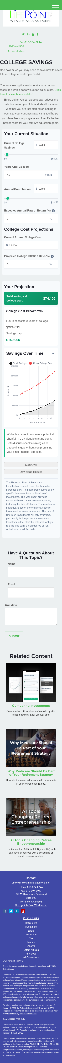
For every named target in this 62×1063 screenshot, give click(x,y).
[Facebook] (37, 34)
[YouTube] (33, 34)
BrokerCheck (8, 969)
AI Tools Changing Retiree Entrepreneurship (31, 842)
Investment (31, 926)
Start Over (31, 465)
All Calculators (31, 957)
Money (31, 942)
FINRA (13, 1032)
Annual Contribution (20, 189)
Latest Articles (31, 949)
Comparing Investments (31, 705)
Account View (16, 51)
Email (11, 584)
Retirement (31, 923)
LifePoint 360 (16, 46)
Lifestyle (31, 945)
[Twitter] (23, 34)
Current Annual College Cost (23, 237)
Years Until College (16, 167)
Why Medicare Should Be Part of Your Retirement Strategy (31, 773)
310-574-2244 (33, 42)
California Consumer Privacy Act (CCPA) (37, 1008)
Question (11, 605)
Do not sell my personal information (22, 1013)
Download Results (31, 472)
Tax (31, 938)
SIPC (20, 1032)
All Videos (31, 953)
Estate (31, 930)
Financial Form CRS (14, 960)
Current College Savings (20, 145)
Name (11, 564)
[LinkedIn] (28, 34)
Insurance (31, 934)
